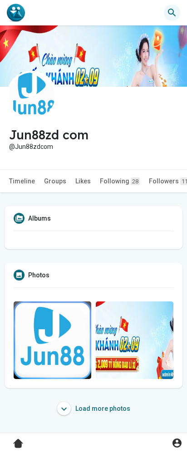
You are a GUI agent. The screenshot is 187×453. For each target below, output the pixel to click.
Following (119, 181)
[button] (177, 443)
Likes (83, 181)
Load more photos (102, 408)
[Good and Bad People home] (16, 13)
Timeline (22, 181)
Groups (55, 181)
